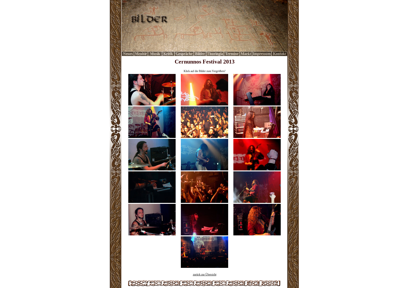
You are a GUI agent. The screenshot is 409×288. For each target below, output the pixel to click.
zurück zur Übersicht (204, 274)
